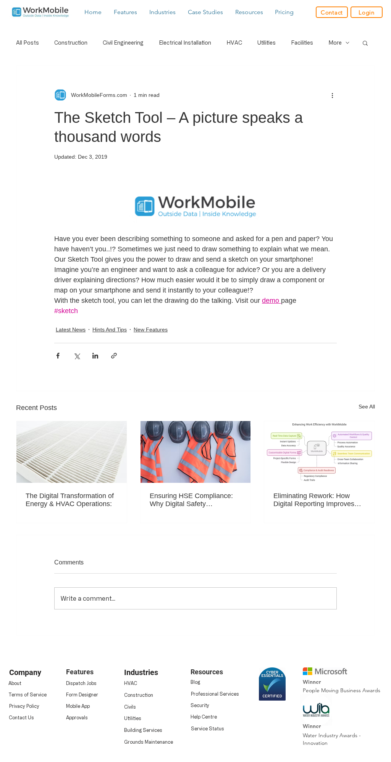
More (335, 42)
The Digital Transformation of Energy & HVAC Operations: (70, 500)
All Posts (27, 42)
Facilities (302, 42)
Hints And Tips (109, 329)
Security (200, 705)
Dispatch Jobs (81, 683)
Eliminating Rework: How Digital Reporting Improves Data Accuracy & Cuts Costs (316, 500)
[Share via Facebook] (57, 355)
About (14, 683)
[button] (126, 12)
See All (367, 407)
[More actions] (332, 95)
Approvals (77, 717)
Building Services (143, 730)
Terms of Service (27, 694)
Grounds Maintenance (148, 741)
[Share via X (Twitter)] (76, 355)
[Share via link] (114, 355)
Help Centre (204, 716)
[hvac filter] (71, 452)
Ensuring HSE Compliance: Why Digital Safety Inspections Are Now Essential (191, 500)
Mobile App (78, 706)
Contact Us (21, 717)
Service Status (207, 728)
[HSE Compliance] (196, 452)
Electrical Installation (185, 42)
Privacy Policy (24, 706)
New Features (151, 329)
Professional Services (215, 693)
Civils (130, 706)
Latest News (71, 329)
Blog (195, 682)
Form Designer (82, 694)
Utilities (266, 42)
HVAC (234, 42)
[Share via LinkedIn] (95, 355)
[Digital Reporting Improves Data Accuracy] (319, 452)
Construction (70, 42)
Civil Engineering (123, 42)
